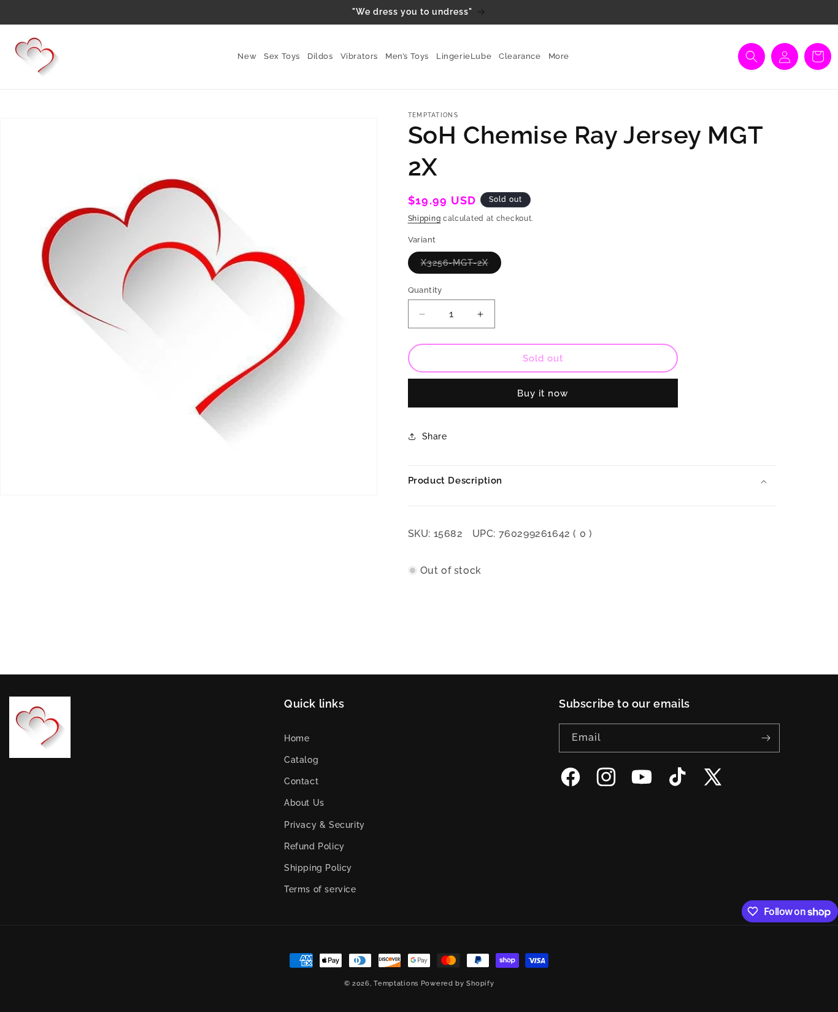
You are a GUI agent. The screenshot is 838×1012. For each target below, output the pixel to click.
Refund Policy (314, 846)
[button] (278, 57)
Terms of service (320, 889)
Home (296, 738)
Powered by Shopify (457, 983)
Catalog (301, 760)
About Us (304, 803)
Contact (301, 781)
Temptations (396, 983)
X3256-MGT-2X (461, 265)
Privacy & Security (324, 825)
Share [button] (434, 436)
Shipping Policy (318, 868)
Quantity (425, 290)
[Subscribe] (765, 738)
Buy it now (542, 393)
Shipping (424, 218)
